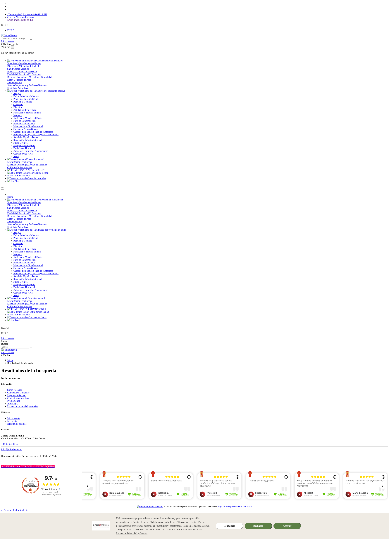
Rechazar (258, 526)
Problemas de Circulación (25, 99)
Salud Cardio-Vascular (18, 69)
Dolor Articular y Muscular (26, 96)
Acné (16, 156)
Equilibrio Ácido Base (18, 88)
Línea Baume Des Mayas (19, 162)
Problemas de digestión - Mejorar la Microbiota (36, 134)
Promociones (13, 401)
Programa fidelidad (16, 395)
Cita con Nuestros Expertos (20, 17)
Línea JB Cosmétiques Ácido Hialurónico (27, 164)
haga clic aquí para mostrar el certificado (235, 506)
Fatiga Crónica (20, 142)
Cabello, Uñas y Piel (23, 153)
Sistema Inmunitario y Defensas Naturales (27, 85)
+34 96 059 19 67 (9, 444)
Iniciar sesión (7, 338)
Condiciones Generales (18, 392)
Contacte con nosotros (18, 398)
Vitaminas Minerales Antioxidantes (24, 63)
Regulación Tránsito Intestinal (27, 140)
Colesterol (18, 104)
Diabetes (17, 107)
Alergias (17, 93)
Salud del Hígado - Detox (25, 137)
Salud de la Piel (14, 82)
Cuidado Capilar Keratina (19, 167)
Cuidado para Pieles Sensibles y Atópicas (33, 131)
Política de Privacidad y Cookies (131, 533)
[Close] (2, 189)
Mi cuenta (12, 421)
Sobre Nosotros (14, 390)
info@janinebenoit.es (11, 449)
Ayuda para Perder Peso (24, 110)
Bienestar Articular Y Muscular (22, 71)
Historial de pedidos (16, 424)
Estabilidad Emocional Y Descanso (24, 74)
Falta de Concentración (24, 121)
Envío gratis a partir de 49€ (20, 20)
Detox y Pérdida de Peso (19, 79)
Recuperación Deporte (24, 145)
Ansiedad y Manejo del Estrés (27, 118)
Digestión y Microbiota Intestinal (23, 66)
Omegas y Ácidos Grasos (25, 129)
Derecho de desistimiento (14, 510)
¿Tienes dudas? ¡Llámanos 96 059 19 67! (27, 14)
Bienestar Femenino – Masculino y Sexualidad (29, 77)
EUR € (10, 30)
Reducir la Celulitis (22, 101)
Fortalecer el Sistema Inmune (27, 112)
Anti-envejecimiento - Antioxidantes (30, 151)
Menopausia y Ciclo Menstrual (28, 126)
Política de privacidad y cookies (22, 406)
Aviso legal (12, 403)
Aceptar (287, 526)
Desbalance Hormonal (24, 148)
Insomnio (17, 115)
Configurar (230, 526)
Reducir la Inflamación (24, 123)
